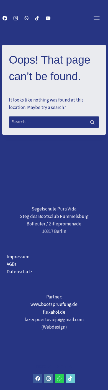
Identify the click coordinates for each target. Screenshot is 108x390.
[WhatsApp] (26, 18)
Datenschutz (19, 272)
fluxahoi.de (54, 312)
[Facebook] (4, 18)
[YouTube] (48, 18)
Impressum (18, 257)
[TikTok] (37, 18)
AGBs (12, 264)
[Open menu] (99, 18)
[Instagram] (15, 18)
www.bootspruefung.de (54, 304)
